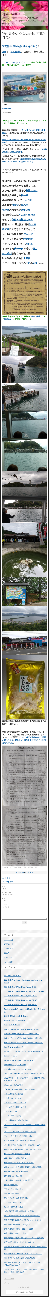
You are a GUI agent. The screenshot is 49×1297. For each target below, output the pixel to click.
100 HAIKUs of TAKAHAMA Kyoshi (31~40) (20, 1000)
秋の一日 (18, 248)
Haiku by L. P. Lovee (12, 1025)
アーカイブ (8, 935)
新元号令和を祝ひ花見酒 (13, 1207)
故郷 (4, 51)
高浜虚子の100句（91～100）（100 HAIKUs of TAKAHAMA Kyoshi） (22, 1264)
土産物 (26, 258)
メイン (6, 1283)
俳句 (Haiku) (18, 867)
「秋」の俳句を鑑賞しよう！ (15, 1107)
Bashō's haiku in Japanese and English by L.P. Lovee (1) (24, 1010)
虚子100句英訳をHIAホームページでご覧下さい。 (23, 1254)
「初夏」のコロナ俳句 (12, 1098)
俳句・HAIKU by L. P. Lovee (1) (16, 1171)
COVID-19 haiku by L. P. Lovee (16, 1016)
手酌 (28, 263)
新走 (35, 263)
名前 (3, 886)
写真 (25, 867)
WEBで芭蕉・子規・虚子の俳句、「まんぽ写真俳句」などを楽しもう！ (24, 1079)
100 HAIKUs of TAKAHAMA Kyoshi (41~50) (20, 1005)
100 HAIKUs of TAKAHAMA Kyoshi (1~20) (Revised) (24, 991)
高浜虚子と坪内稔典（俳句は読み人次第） (20, 1258)
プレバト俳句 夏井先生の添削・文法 (18, 1136)
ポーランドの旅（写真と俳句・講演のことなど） (23, 1145)
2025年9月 (8, 953)
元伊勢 (5, 210)
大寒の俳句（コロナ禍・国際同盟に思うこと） (22, 1180)
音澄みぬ (25, 210)
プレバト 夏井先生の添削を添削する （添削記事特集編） (24, 1126)
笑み (35, 248)
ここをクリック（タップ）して (15, 62)
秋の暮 (29, 243)
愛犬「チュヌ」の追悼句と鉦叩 (16, 1198)
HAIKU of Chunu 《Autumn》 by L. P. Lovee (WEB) (23, 1051)
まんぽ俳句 (16, 51)
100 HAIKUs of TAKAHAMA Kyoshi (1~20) (20, 987)
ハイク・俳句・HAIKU (12, 1116)
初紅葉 (5, 229)
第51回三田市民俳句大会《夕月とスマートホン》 (23, 1220)
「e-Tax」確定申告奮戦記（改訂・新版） (20, 1089)
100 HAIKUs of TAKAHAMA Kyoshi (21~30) (20, 996)
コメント (4, 904)
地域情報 (30, 867)
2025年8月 (8, 957)
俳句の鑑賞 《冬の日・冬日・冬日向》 (19, 1163)
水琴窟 (15, 205)
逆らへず (28, 234)
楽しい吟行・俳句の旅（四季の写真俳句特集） (22, 1216)
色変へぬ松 (17, 219)
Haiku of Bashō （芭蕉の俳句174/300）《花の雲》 (23, 1038)
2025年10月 (8, 949)
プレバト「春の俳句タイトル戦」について (20, 1132)
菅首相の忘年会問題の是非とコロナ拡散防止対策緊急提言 (25, 1248)
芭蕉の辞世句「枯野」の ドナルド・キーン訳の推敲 (24, 1238)
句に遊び (7, 253)
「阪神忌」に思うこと (12, 1111)
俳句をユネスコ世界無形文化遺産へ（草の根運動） (23, 1167)
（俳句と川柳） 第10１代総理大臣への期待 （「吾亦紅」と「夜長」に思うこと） (24, 1270)
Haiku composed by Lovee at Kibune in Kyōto (21, 1029)
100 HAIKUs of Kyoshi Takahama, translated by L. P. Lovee (24, 981)
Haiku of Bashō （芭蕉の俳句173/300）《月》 (21, 1034)
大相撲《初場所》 (11, 1185)
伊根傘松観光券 (6, 108)
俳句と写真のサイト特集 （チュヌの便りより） (23, 1149)
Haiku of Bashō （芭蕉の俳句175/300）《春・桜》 (23, 1043)
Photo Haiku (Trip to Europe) (15, 1065)
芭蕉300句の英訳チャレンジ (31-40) (17, 1225)
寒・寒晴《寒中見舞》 (12, 976)
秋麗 (32, 190)
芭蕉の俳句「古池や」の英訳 (15, 1233)
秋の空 (32, 224)
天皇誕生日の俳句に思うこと (15, 1189)
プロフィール (9, 1279)
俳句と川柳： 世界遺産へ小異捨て (17, 1154)
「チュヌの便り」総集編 (13, 1094)
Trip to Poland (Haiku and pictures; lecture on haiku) (24, 1074)
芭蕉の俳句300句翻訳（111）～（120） (19, 1229)
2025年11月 (8, 944)
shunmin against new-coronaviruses (17, 1069)
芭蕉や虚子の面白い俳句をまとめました (19, 1242)
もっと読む (8, 962)
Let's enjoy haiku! (10, 1056)
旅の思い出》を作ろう (26, 46)
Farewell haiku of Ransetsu (14, 1021)
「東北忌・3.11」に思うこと (15, 1103)
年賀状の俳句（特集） (12, 1194)
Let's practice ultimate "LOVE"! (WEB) (18, 1060)
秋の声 (24, 205)
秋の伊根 (28, 239)
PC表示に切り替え (24, 1287)
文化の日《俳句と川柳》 (13, 1202)
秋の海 (28, 200)
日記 (35, 867)
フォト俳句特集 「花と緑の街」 (16, 1120)
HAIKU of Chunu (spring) (13, 1047)
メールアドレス (6, 892)
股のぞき (28, 219)
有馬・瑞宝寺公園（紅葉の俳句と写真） (19, 1211)
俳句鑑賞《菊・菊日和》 (13, 1176)
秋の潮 (24, 195)
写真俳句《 (8, 46)
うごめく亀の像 (27, 214)
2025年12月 (8, 940)
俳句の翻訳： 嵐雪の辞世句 (15, 1158)
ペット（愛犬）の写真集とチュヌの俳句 (19, 1141)
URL (3, 898)
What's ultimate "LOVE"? (13, 1085)
